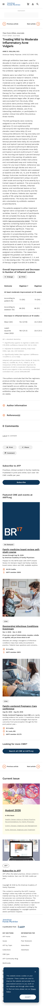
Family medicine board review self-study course (21, 550)
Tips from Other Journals (13, 33)
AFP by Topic (7, 945)
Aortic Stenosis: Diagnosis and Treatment (20, 830)
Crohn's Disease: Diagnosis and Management (21, 826)
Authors (24, 936)
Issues (5, 941)
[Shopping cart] (28, 4)
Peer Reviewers (26, 941)
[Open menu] (3, 4)
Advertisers (25, 950)
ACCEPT (28, 997)
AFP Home (6, 936)
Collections (7, 950)
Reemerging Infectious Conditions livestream (20, 627)
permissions (14, 909)
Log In (5, 436)
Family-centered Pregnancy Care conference (20, 707)
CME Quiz (6, 954)
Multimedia (6, 963)
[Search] (37, 4)
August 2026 (13, 810)
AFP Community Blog (10, 958)
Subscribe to (12, 870)
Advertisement (21, 10)
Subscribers (25, 945)
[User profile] (32, 4)
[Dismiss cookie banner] (35, 971)
